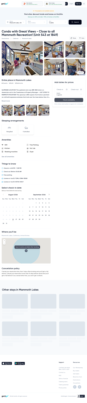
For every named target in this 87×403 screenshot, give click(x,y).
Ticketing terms (63, 381)
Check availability (69, 100)
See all (8, 157)
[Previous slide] (4, 110)
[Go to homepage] (4, 4)
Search (76, 22)
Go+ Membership (78, 367)
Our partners (76, 383)
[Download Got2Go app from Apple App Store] (7, 363)
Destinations (76, 380)
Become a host (77, 377)
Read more (6, 101)
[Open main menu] (84, 3)
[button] (84, 3)
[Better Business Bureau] (81, 396)
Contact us (62, 372)
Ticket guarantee (63, 384)
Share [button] (74, 38)
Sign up (78, 3)
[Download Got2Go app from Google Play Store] (20, 363)
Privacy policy (62, 387)
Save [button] (82, 38)
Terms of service (63, 378)
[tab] (32, 3)
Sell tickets (76, 373)
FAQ (60, 375)
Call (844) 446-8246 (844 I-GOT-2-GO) (64, 368)
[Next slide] (48, 110)
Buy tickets (76, 370)
